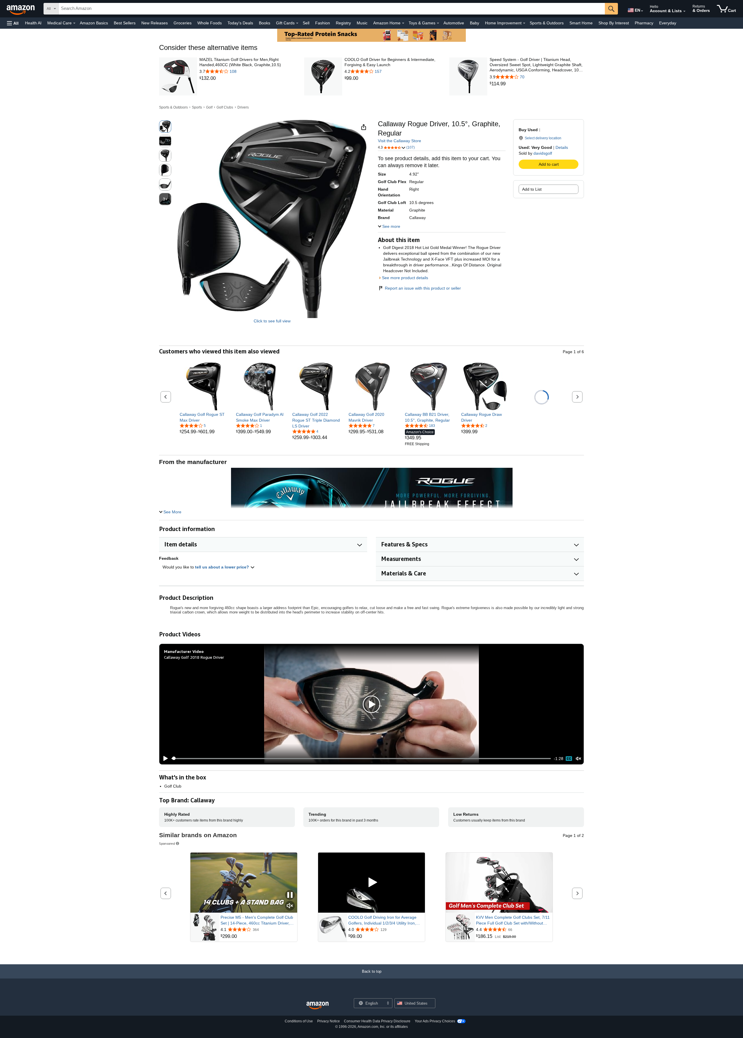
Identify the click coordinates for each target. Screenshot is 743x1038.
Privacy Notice (328, 1021)
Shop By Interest (613, 23)
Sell (306, 23)
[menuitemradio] (569, 758)
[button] (12, 23)
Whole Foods (209, 23)
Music (362, 23)
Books (264, 23)
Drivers (243, 107)
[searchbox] (332, 8)
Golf (209, 107)
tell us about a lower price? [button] (222, 567)
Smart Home (581, 23)
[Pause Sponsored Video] (290, 895)
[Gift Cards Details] (297, 23)
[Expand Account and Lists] (684, 11)
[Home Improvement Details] (524, 23)
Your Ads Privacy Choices (435, 1021)
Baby (474, 23)
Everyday (667, 23)
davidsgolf (542, 153)
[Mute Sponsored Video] (290, 906)
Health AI (33, 23)
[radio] (165, 126)
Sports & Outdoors (547, 23)
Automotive (453, 23)
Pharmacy (644, 23)
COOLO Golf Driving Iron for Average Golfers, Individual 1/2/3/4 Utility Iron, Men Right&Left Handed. (382, 920)
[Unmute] (578, 758)
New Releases (154, 23)
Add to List (532, 189)
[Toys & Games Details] (438, 23)
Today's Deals (240, 23)
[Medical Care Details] (74, 23)
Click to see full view (272, 321)
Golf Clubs (225, 107)
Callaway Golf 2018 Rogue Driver (194, 657)
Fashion (322, 23)
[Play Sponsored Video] (371, 882)
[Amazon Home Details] (403, 23)
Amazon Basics (94, 23)
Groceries (183, 23)
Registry (343, 23)
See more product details (405, 277)
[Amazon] (21, 8)
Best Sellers (125, 23)
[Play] (164, 758)
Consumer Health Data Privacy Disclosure (377, 1021)
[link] (246, 78)
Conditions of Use (299, 1021)
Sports (197, 107)
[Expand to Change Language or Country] (642, 11)
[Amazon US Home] (317, 1006)
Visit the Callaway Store (399, 140)
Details (562, 147)
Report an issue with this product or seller (423, 288)
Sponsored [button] (167, 843)
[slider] (361, 758)
